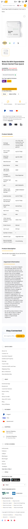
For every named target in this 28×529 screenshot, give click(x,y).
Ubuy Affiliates (6, 404)
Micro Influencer (6, 371)
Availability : (5, 68)
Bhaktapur (5, 456)
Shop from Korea (7, 505)
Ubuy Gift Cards (6, 399)
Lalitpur (4, 453)
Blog (3, 401)
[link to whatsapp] (10, 43)
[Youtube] (9, 520)
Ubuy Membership (7, 374)
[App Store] (6, 480)
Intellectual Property (7, 358)
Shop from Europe (18, 507)
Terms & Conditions (8, 515)
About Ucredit (5, 396)
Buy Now (10, 120)
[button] (16, 2)
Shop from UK (16, 501)
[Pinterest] (15, 520)
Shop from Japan (7, 503)
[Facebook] (3, 520)
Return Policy (5, 391)
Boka (3, 11)
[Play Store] (15, 480)
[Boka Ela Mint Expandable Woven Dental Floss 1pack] (14, 29)
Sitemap (4, 361)
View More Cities (6, 469)
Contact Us (5, 353)
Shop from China (18, 505)
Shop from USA (6, 501)
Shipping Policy (6, 369)
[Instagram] (5, 520)
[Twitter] (12, 520)
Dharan (4, 464)
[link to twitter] (18, 43)
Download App (6, 383)
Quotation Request (7, 356)
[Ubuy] (6, 1)
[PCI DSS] (5, 493)
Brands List (5, 386)
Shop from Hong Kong (19, 503)
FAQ (3, 394)
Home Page (5, 9)
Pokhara (4, 451)
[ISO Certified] (16, 493)
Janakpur (4, 466)
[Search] (25, 5)
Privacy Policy (18, 515)
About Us (4, 351)
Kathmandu (5, 448)
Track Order (5, 364)
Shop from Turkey (7, 507)
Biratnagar (5, 458)
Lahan (3, 461)
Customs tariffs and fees (9, 366)
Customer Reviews (7, 389)
